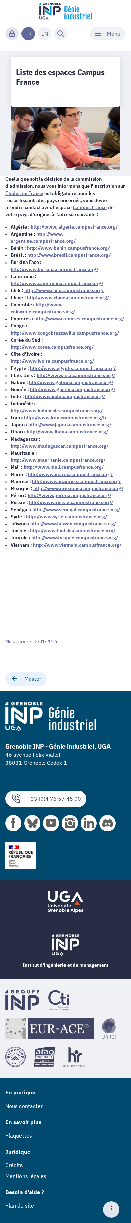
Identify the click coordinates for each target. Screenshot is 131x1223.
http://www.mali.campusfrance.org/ (64, 467)
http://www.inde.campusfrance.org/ (65, 396)
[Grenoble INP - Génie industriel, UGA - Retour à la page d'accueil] (65, 12)
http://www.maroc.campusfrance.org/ (70, 474)
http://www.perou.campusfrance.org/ (69, 495)
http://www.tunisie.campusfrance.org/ (72, 531)
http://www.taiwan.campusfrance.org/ (73, 524)
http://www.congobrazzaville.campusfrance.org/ (65, 333)
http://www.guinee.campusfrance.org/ (72, 389)
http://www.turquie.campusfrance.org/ (74, 538)
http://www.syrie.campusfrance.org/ (66, 517)
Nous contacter (24, 1106)
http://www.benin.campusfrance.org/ (68, 248)
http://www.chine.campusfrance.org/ (68, 297)
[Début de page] (114, 1209)
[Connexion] (12, 33)
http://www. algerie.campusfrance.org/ (74, 227)
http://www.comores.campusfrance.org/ (79, 319)
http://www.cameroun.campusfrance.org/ (57, 283)
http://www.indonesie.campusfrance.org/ (57, 411)
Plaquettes (18, 1135)
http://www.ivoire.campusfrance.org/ (52, 361)
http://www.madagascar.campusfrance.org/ (59, 446)
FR (28, 33)
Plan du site (19, 1205)
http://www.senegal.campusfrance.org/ (76, 509)
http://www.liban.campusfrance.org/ (67, 432)
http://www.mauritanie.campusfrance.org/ (58, 460)
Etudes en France (24, 193)
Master (32, 678)
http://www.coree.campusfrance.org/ (52, 347)
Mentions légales (25, 1176)
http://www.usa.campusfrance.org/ (76, 375)
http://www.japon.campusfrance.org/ (69, 425)
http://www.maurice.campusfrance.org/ (76, 481)
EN (44, 33)
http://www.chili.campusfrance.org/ (64, 290)
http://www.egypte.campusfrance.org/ (73, 368)
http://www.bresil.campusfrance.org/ (69, 255)
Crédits (14, 1165)
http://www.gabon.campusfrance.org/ (71, 382)
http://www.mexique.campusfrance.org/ (78, 488)
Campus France (90, 207)
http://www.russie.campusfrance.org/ (71, 502)
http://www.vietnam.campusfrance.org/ (77, 545)
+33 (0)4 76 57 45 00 (54, 798)
